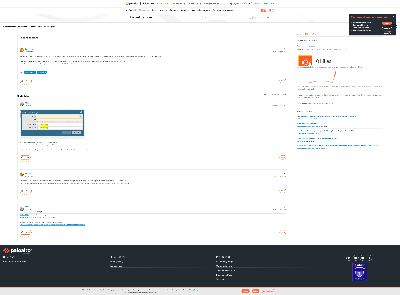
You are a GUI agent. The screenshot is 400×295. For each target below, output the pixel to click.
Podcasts (217, 10)
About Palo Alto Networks (15, 261)
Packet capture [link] (49, 26)
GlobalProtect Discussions (306, 133)
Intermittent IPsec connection (307, 123)
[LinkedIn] (362, 258)
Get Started (131, 10)
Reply (283, 81)
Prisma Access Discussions (306, 119)
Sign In (257, 3)
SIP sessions (42, 72)
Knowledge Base (224, 275)
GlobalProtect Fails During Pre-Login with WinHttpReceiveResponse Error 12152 (325, 131)
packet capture (30, 72)
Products (174, 10)
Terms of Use (116, 266)
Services (185, 10)
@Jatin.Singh (24, 215)
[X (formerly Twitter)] (349, 258)
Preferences (268, 291)
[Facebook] (369, 258)
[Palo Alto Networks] (56, 250)
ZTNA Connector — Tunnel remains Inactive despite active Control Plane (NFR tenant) (326, 116)
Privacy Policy (193, 290)
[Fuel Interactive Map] (263, 10)
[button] (245, 291)
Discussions (144, 10)
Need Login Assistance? (387, 32)
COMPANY (8, 257)
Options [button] (284, 49)
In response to (34, 211)
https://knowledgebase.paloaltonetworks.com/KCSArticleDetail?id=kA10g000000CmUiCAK (52, 225)
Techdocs (220, 279)
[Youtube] (356, 258)
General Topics (36, 26)
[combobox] (227, 17)
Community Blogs (224, 261)
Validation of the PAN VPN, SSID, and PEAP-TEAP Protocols (317, 138)
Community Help (224, 266)
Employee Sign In (268, 3)
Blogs (154, 10)
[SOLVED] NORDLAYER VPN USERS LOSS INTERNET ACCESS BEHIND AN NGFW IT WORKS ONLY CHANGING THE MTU (338, 145)
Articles (163, 10)
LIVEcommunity (9, 26)
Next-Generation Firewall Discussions (309, 126)
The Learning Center (226, 270)
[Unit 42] (228, 10)
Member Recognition (201, 10)
